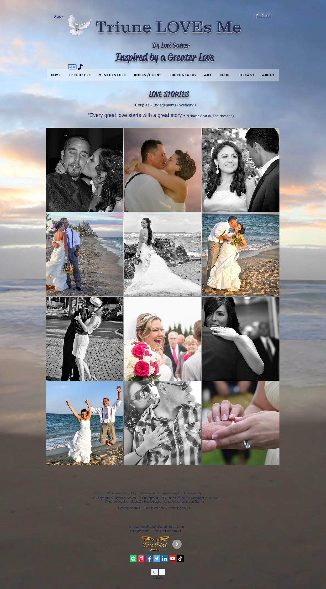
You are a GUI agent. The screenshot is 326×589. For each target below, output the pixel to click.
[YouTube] (172, 558)
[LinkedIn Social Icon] (164, 558)
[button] (84, 170)
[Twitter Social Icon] (156, 558)
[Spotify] (133, 558)
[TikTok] (180, 558)
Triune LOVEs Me (169, 26)
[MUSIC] (80, 67)
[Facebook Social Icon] (149, 558)
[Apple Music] (141, 558)
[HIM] (72, 67)
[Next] (177, 544)
